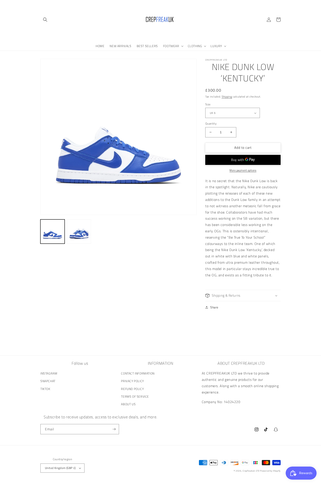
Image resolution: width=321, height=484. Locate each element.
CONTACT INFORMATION (137, 373)
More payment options (243, 170)
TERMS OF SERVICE (135, 396)
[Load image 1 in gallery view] (52, 231)
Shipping (227, 96)
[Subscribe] (114, 429)
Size (208, 104)
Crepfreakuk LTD (251, 470)
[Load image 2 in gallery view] (79, 231)
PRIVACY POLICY (132, 381)
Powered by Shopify (270, 470)
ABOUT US (128, 404)
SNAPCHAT (47, 381)
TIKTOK (45, 389)
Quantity (210, 123)
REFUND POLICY (132, 389)
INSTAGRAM (48, 373)
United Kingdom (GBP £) (60, 468)
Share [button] (214, 307)
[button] (45, 19)
